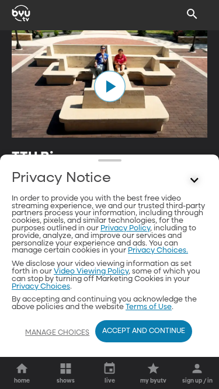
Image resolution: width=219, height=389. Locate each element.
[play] (110, 86)
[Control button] (194, 180)
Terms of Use (149, 307)
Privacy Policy (125, 228)
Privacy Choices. (158, 250)
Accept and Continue (143, 331)
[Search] (192, 14)
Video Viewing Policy (91, 271)
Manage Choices (57, 333)
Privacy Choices (41, 286)
